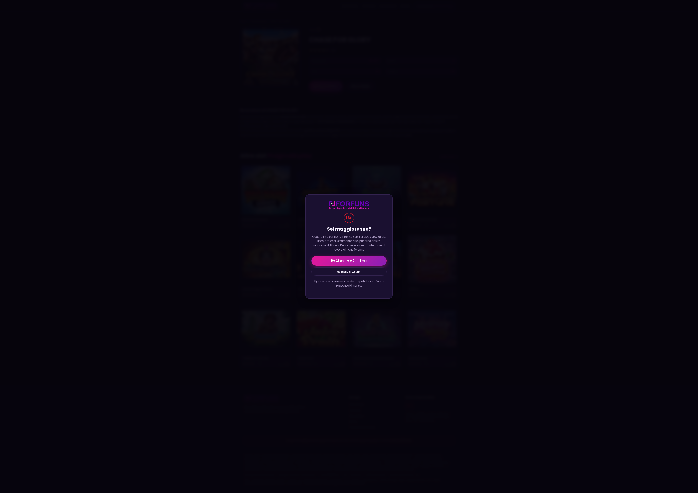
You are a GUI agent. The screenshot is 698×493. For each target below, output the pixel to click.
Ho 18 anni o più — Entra (349, 260)
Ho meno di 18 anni (349, 271)
